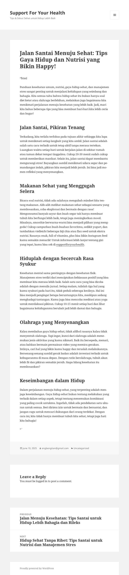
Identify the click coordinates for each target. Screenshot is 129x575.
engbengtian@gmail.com (55, 448)
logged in (41, 481)
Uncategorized (81, 448)
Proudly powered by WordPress (37, 568)
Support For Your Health (37, 13)
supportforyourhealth (70, 244)
